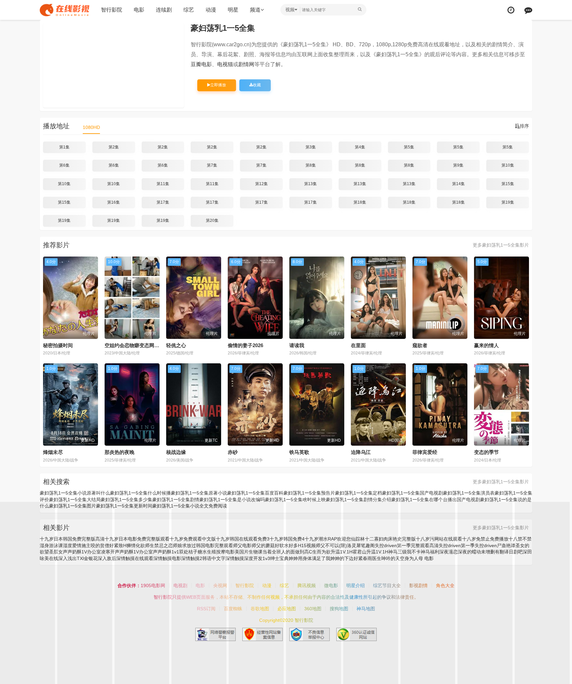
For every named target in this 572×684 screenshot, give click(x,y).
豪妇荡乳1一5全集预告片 (309, 493)
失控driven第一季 (457, 545)
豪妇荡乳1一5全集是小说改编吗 (232, 499)
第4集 (360, 147)
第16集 (113, 202)
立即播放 (218, 85)
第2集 (114, 147)
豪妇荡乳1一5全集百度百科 (255, 493)
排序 (524, 126)
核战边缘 (176, 452)
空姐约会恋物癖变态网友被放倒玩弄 (144, 345)
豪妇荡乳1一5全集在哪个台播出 (424, 499)
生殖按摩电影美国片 (228, 551)
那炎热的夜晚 (119, 452)
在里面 (358, 345)
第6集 (64, 165)
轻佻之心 (176, 345)
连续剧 (164, 10)
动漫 (211, 10)
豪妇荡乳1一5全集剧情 (175, 499)
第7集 (212, 165)
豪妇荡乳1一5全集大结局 (75, 499)
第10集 (507, 165)
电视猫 (225, 64)
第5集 (409, 147)
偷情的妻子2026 (245, 345)
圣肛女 (56, 551)
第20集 (212, 220)
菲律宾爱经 (424, 452)
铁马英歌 (299, 452)
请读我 (296, 345)
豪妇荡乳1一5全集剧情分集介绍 (358, 499)
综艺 (188, 10)
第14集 (458, 183)
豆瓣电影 (201, 64)
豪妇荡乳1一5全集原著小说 (199, 493)
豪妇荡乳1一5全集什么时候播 (140, 493)
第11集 (163, 183)
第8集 (311, 165)
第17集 (163, 202)
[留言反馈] (528, 10)
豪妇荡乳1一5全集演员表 (469, 493)
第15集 (507, 183)
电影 (139, 10)
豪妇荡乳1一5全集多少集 (126, 499)
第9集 (458, 165)
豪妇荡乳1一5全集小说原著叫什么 (75, 493)
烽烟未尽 (53, 452)
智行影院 (111, 10)
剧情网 (246, 64)
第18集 (360, 202)
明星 (233, 10)
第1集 (64, 147)
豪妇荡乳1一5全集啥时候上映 (295, 499)
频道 (255, 10)
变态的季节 (486, 452)
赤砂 (233, 452)
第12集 (261, 183)
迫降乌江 (361, 452)
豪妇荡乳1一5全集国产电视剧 (412, 493)
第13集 (310, 183)
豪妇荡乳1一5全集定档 (358, 493)
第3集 (311, 147)
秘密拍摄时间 (58, 345)
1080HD (91, 127)
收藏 (257, 85)
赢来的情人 (486, 345)
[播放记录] (510, 10)
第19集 (507, 202)
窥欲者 (419, 345)
